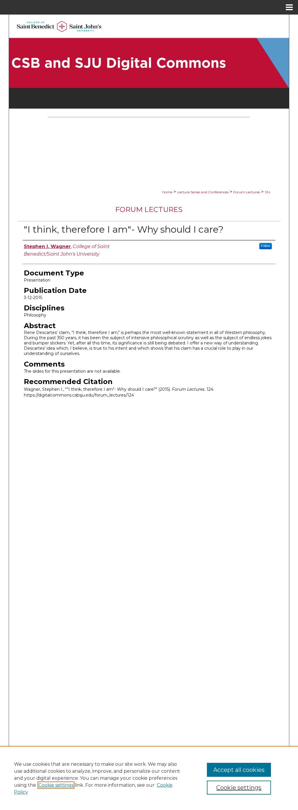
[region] (149, 778)
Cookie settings (56, 785)
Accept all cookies (239, 769)
